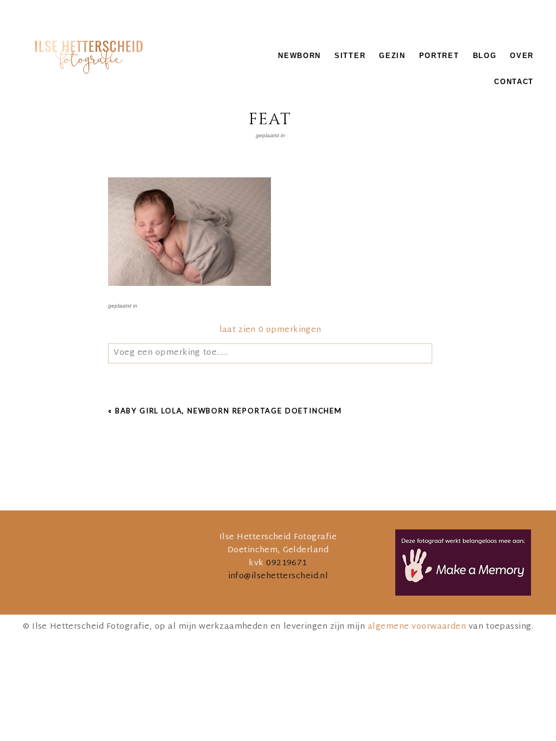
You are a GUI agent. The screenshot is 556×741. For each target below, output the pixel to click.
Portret (439, 56)
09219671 (286, 563)
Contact (514, 82)
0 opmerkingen (270, 330)
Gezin (392, 56)
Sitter (349, 56)
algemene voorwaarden (417, 626)
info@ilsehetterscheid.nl (278, 576)
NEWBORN (299, 56)
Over (522, 56)
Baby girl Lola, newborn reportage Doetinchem (228, 410)
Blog (485, 56)
